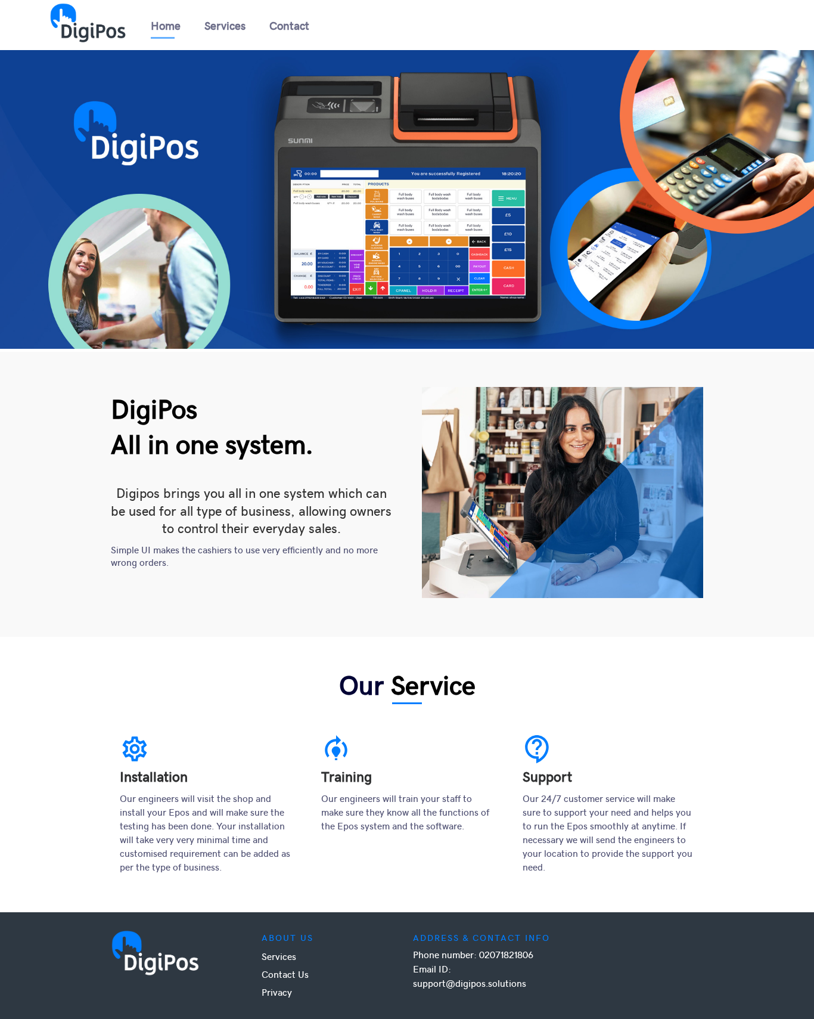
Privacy (277, 992)
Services (225, 25)
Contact (289, 25)
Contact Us (285, 974)
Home (166, 25)
